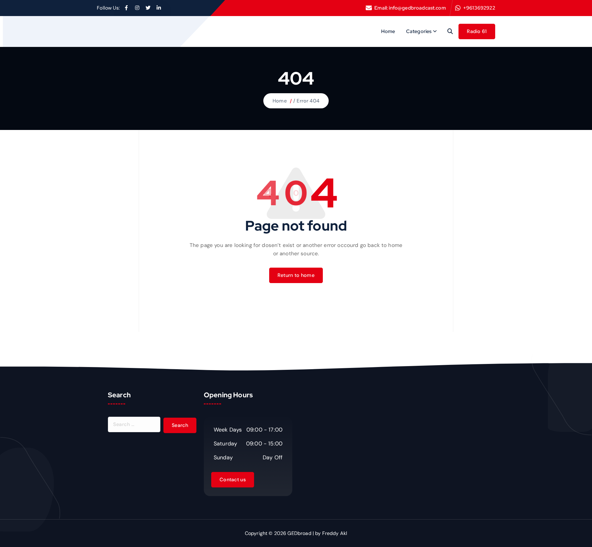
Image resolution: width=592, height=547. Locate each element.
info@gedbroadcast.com (417, 8)
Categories (419, 31)
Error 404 (308, 101)
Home (388, 31)
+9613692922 (479, 8)
